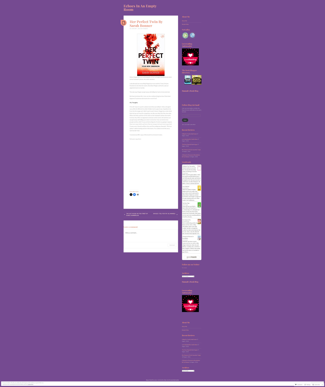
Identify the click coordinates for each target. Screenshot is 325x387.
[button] (187, 80)
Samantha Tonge (186, 221)
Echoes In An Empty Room (140, 7)
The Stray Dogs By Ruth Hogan (189, 144)
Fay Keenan (186, 239)
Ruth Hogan (186, 204)
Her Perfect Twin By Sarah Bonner (146, 23)
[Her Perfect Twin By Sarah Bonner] (124, 23)
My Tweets (184, 267)
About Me (184, 20)
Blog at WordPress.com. (151, 380)
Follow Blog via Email (190, 105)
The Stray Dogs (186, 203)
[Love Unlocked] (199, 190)
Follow (185, 120)
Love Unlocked (185, 186)
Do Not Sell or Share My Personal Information (168, 380)
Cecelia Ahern (186, 188)
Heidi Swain (186, 173)
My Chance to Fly (186, 220)
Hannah (145, 28)
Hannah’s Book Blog (190, 91)
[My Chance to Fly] (199, 223)
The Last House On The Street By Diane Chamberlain (137, 214)
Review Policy (185, 24)
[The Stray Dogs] (199, 207)
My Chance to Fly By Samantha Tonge (191, 149)
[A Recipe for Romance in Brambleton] (199, 240)
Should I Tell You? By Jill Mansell (164, 213)
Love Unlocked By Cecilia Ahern (189, 139)
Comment (172, 245)
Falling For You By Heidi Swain (189, 134)
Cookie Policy (30, 384)
